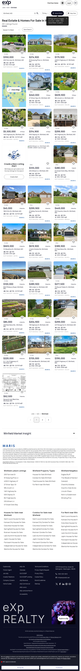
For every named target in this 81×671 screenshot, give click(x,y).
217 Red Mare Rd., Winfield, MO (64, 250)
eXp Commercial (25, 583)
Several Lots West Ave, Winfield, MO (11, 400)
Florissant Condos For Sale (43, 542)
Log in (69, 3)
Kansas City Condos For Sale (43, 522)
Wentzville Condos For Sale (43, 549)
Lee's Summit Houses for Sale (15, 536)
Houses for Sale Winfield (42, 474)
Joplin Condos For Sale (41, 539)
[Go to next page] (48, 420)
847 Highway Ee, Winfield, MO (65, 134)
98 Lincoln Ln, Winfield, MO (64, 98)
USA (32, 414)
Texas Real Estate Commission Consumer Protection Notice (40, 647)
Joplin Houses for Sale (12, 539)
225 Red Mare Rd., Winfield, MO (13, 325)
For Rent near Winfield (41, 484)
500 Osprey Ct (9, 494)
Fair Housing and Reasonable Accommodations (40, 639)
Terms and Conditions (41, 566)
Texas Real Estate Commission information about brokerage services (40, 645)
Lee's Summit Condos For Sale (44, 536)
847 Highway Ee (10, 498)
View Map (15, 90)
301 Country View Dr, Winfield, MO (65, 212)
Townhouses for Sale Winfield (44, 481)
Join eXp (5, 573)
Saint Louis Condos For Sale (43, 519)
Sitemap (37, 583)
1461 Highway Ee (10, 491)
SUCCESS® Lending (26, 577)
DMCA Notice (40, 635)
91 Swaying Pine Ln (11, 478)
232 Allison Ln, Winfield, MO (38, 171)
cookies (7, 656)
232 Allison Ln (9, 501)
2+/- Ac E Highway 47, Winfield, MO (10, 362)
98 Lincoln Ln (9, 488)
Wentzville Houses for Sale (14, 549)
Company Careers (9, 580)
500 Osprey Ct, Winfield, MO (39, 134)
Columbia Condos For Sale (42, 526)
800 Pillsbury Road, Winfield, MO (13, 288)
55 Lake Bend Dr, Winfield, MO (39, 361)
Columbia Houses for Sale (14, 526)
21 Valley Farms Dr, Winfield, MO (38, 212)
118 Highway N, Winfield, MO (39, 325)
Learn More (63, 651)
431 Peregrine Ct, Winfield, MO (65, 325)
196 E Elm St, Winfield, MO (12, 211)
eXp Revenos (24, 580)
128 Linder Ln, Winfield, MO (38, 287)
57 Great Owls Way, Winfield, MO (65, 171)
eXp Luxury (23, 587)
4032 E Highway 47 (11, 481)
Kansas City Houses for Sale (14, 522)
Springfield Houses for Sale (14, 529)
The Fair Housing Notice (62, 649)
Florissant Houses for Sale (14, 542)
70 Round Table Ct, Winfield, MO (64, 288)
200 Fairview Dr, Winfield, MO (13, 60)
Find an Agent (7, 570)
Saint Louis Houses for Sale (14, 519)
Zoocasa (22, 570)
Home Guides (7, 583)
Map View (73, 13)
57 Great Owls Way (11, 505)
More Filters (58, 13)
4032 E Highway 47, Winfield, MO (65, 61)
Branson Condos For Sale (42, 532)
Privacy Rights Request (42, 570)
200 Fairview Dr (10, 474)
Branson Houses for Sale (13, 532)
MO (38, 414)
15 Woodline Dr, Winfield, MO (13, 249)
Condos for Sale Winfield (42, 478)
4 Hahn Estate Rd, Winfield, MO (38, 250)
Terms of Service (55, 637)
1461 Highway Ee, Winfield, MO (13, 134)
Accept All (20, 667)
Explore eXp (6, 566)
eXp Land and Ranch (26, 590)
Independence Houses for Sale (15, 546)
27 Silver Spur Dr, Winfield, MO (39, 98)
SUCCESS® (23, 573)
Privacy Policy (39, 573)
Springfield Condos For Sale (43, 529)
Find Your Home (53, 3)
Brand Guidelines (40, 580)
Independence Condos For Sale (44, 546)
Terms (58, 658)
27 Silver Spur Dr (10, 484)
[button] (40, 433)
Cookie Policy (39, 577)
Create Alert (14, 177)
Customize (59, 667)
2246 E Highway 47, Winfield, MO (65, 362)
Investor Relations (8, 577)
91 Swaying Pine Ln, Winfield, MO (39, 61)
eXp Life (22, 566)
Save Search (28, 29)
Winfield (45, 414)
